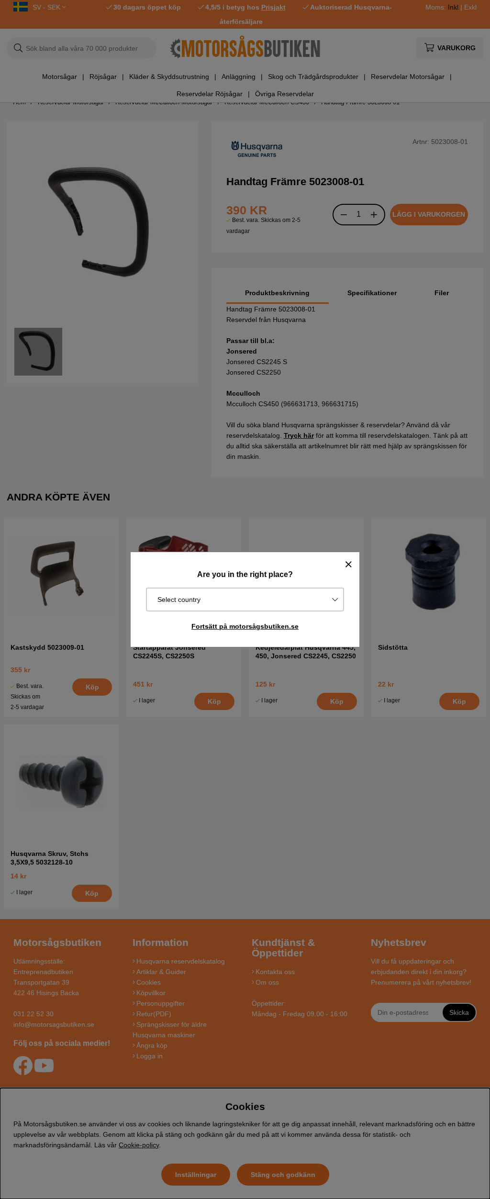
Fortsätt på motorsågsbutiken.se (245, 626)
